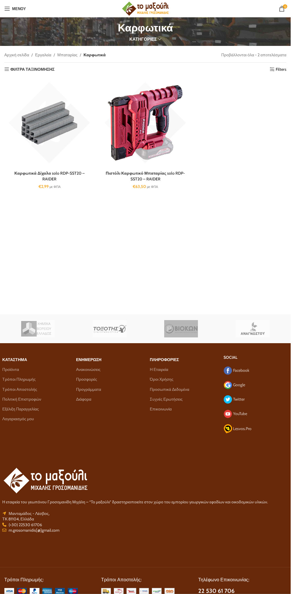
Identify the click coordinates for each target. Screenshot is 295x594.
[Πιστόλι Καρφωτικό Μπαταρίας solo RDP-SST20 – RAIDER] (145, 123)
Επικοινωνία (161, 409)
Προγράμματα (88, 389)
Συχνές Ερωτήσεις (166, 399)
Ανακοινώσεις (88, 369)
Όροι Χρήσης (161, 379)
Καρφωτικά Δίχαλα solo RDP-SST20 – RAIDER (49, 176)
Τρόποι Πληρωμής (19, 379)
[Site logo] (145, 8)
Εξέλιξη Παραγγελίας (20, 409)
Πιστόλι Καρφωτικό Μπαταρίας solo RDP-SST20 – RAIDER (145, 176)
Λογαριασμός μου (18, 418)
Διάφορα (83, 399)
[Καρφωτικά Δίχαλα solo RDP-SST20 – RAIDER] (49, 123)
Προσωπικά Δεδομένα (169, 389)
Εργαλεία (43, 54)
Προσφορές (86, 379)
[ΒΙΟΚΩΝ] (181, 328)
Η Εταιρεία (159, 369)
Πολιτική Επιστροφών (21, 399)
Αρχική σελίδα (16, 54)
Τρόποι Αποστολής (19, 389)
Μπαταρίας (67, 54)
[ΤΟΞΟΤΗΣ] (109, 328)
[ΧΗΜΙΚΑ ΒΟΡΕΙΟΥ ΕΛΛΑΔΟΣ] (38, 328)
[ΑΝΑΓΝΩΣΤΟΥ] (253, 328)
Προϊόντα (10, 369)
